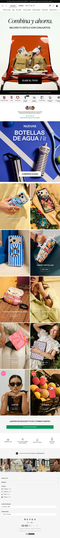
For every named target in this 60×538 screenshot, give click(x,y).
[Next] (57, 10)
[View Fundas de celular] (4, 97)
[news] (49, 6)
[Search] (6, 6)
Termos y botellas (25, 101)
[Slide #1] (32, 87)
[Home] (30, 5)
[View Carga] (11, 97)
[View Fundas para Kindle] (50, 97)
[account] (53, 6)
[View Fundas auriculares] (34, 97)
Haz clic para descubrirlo (30, 427)
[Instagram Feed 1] (30, 465)
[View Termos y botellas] (25, 97)
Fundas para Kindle (50, 101)
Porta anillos (17, 100)
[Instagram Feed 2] (43, 465)
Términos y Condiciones (24, 528)
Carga (11, 100)
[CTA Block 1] (30, 151)
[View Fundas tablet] (42, 97)
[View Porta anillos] (18, 97)
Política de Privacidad (36, 528)
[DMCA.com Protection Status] (30, 534)
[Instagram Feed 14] (16, 465)
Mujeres (13, 5)
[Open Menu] (2, 6)
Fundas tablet (42, 100)
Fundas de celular (4, 100)
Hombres (20, 5)
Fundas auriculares (34, 101)
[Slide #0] (27, 87)
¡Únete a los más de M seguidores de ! (32, 453)
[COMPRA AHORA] (30, 50)
